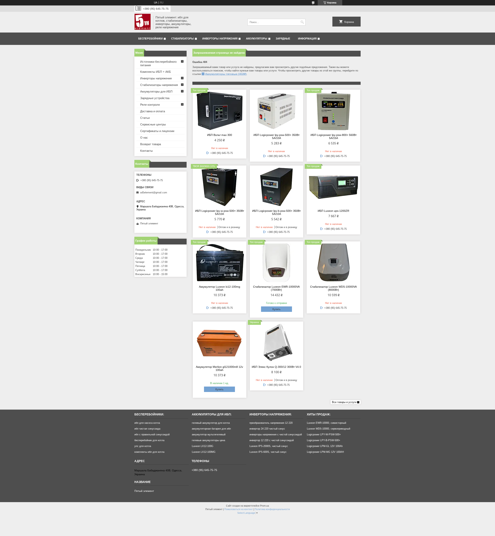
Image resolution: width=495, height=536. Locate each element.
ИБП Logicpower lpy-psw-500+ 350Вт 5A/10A (276, 136)
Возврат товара (150, 144)
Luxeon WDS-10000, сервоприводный (328, 428)
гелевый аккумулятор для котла (211, 422)
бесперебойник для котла (149, 440)
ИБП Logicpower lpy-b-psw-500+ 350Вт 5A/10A (276, 212)
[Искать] (302, 22)
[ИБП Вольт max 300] (219, 111)
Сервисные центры (153, 124)
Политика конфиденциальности (272, 509)
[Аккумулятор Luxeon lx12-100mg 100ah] (219, 262)
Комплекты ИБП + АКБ (155, 71)
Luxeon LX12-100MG (203, 451)
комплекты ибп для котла (149, 451)
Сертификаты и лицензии (157, 131)
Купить (276, 309)
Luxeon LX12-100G (202, 446)
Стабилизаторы (182, 38)
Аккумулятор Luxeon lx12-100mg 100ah (219, 288)
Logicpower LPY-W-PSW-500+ (324, 434)
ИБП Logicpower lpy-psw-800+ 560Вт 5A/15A (334, 136)
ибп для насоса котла (147, 422)
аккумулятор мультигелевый (208, 434)
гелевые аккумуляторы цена (208, 440)
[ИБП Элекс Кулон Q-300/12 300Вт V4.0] (276, 342)
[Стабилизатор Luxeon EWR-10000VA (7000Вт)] (276, 262)
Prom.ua (264, 505)
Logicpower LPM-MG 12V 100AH (325, 451)
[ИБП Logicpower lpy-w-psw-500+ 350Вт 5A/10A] (219, 186)
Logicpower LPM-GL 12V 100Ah (325, 446)
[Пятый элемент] (142, 22)
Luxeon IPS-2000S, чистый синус (268, 446)
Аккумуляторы (256, 38)
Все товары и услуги (344, 402)
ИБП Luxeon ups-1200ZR (333, 210)
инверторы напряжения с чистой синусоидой (275, 434)
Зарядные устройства (154, 98)
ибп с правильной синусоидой (152, 434)
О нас (144, 137)
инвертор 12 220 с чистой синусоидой (271, 440)
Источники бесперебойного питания (158, 63)
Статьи (145, 117)
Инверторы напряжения (219, 38)
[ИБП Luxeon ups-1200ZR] (333, 186)
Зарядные (283, 38)
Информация (307, 38)
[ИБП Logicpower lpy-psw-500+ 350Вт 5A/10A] (276, 111)
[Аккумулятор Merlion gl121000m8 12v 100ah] (219, 342)
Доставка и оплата (152, 111)
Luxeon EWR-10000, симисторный (326, 422)
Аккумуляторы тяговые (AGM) (226, 73)
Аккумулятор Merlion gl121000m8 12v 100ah (219, 368)
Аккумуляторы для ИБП (156, 91)
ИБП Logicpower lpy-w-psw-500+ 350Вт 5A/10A (219, 212)
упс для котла (142, 446)
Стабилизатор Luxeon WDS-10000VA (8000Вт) (333, 288)
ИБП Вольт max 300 (219, 134)
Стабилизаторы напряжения (159, 85)
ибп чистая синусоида (147, 428)
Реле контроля (150, 104)
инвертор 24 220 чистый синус (267, 428)
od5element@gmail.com (153, 192)
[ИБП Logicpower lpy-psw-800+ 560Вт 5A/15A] (333, 111)
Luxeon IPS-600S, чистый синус (268, 451)
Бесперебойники (150, 38)
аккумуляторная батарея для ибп (211, 428)
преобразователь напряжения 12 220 (271, 422)
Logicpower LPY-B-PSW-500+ (323, 440)
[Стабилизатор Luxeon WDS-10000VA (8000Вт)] (333, 262)
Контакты (146, 150)
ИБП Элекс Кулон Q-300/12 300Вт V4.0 (276, 366)
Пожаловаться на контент (238, 509)
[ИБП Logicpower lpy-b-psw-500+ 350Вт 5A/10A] (276, 186)
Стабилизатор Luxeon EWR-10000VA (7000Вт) (276, 288)
